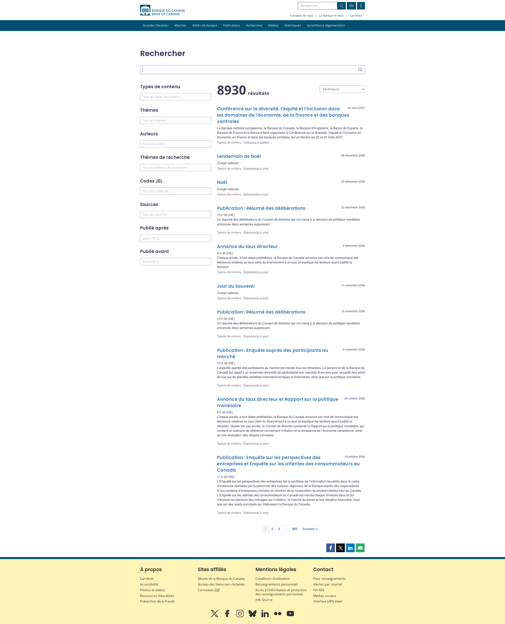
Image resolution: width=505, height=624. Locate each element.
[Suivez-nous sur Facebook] (227, 616)
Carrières (356, 15)
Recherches (254, 25)
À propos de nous (301, 15)
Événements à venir (256, 168)
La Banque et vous (331, 15)
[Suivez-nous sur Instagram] (240, 616)
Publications (231, 25)
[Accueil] (162, 10)
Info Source (263, 600)
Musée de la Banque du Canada (221, 578)
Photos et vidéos (152, 590)
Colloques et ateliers (256, 142)
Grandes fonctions (156, 25)
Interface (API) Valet (327, 601)
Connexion (209, 590)
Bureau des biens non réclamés (221, 584)
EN (351, 6)
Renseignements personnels (276, 584)
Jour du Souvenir (236, 286)
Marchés (181, 25)
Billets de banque (205, 25)
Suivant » (309, 529)
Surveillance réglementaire (326, 25)
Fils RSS (318, 590)
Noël (222, 182)
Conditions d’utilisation (272, 578)
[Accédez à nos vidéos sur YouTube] (290, 616)
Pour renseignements (329, 578)
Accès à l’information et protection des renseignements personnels (281, 592)
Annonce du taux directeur (247, 247)
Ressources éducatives (157, 596)
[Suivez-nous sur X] (215, 616)
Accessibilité (149, 584)
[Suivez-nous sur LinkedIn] (265, 616)
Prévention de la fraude (157, 601)
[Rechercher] (360, 69)
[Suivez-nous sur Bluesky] (253, 616)
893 (294, 529)
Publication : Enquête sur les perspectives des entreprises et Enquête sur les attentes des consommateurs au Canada (288, 463)
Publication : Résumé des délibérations (261, 208)
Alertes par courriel (327, 584)
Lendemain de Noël (239, 156)
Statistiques (292, 25)
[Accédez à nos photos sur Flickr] (278, 616)
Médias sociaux (324, 596)
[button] (330, 547)
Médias (273, 25)
